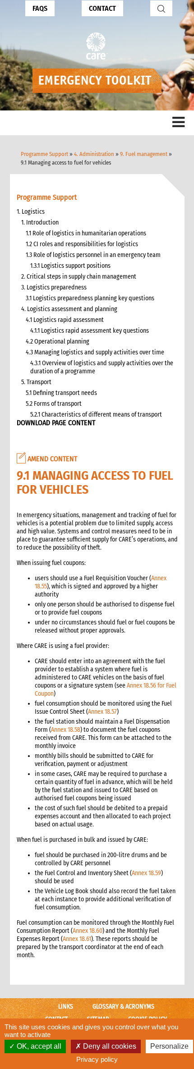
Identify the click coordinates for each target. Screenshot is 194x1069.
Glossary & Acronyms (123, 1006)
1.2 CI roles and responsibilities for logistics (82, 244)
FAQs (39, 8)
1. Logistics (31, 212)
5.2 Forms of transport (54, 404)
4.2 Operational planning (57, 341)
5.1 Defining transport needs (61, 393)
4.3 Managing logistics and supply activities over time (95, 352)
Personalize (169, 1046)
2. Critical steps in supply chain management (78, 276)
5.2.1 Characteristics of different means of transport (96, 414)
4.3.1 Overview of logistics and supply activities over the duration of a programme (101, 367)
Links (65, 1006)
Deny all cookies (108, 1046)
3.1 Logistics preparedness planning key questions (90, 298)
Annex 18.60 (87, 931)
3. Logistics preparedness (54, 287)
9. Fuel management (143, 154)
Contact (102, 8)
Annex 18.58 (65, 730)
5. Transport (36, 382)
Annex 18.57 (102, 712)
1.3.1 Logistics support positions (70, 266)
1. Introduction (40, 222)
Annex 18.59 (146, 873)
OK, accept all (38, 1046)
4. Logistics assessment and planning (69, 309)
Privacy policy (97, 1059)
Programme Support (44, 154)
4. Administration (94, 154)
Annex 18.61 (77, 939)
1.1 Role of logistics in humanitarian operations (86, 233)
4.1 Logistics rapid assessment (65, 320)
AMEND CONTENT (51, 458)
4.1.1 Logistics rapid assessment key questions (89, 331)
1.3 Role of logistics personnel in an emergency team (93, 255)
